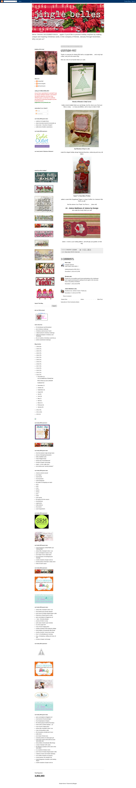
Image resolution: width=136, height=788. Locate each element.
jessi (37, 493)
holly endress (39, 505)
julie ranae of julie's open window (44, 623)
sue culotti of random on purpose (44, 755)
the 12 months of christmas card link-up (46, 338)
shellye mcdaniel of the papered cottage (46, 628)
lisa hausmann (39, 478)
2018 (37, 364)
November (40, 385)
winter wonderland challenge (43, 339)
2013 (37, 374)
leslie (37, 495)
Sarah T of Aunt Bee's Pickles (81, 196)
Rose (66, 262)
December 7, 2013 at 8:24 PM (72, 283)
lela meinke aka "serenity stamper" (44, 466)
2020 (37, 359)
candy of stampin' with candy (43, 744)
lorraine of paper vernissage (43, 462)
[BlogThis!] (85, 250)
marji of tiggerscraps (41, 458)
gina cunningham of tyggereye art (44, 617)
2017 (37, 366)
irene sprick (39, 497)
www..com (41, 313)
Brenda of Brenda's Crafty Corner (81, 101)
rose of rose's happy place (42, 626)
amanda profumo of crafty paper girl (45, 737)
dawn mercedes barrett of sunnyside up (46, 123)
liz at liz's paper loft (41, 624)
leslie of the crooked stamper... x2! (44, 724)
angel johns (39, 503)
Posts (38, 111)
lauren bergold (41, 83)
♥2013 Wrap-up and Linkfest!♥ (45, 380)
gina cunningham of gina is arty (44, 552)
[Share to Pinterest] (90, 250)
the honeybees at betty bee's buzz (44, 732)
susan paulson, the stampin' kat (44, 757)
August (39, 392)
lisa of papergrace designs (42, 721)
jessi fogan (39, 475)
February (40, 405)
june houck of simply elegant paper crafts (46, 613)
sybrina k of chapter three (42, 121)
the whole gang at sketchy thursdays (45, 722)
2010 (37, 414)
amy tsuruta (39, 476)
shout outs (77, 252)
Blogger (75, 783)
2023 (37, 353)
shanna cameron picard (42, 473)
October (40, 387)
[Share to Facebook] (88, 250)
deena (37, 490)
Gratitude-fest (40, 382)
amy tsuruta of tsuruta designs (43, 719)
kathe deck (39, 734)
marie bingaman (40, 480)
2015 (37, 370)
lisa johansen (39, 501)
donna (37, 491)
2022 (37, 355)
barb (37, 486)
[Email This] (83, 250)
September (40, 389)
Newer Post (64, 299)
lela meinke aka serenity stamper (44, 611)
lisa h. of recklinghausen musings (44, 634)
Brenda (67, 276)
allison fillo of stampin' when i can (44, 551)
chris (37, 488)
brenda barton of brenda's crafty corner (46, 561)
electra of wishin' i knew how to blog (45, 632)
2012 (37, 410)
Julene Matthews (69, 288)
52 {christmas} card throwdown (44, 327)
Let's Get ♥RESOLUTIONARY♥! (45, 378)
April (39, 400)
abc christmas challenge (42, 329)
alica (37, 484)
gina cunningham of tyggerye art (44, 717)
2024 (37, 351)
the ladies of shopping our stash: (44, 482)
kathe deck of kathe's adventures (44, 127)
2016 (37, 368)
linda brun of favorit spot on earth (44, 615)
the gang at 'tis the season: (42, 499)
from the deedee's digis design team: (45, 453)
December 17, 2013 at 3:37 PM (72, 293)
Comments (40, 113)
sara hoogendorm (40, 509)
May (39, 398)
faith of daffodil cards (41, 456)
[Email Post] (80, 249)
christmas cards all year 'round (43, 331)
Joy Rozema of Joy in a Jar (82, 149)
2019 (37, 361)
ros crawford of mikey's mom (43, 750)
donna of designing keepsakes (44, 455)
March (39, 403)
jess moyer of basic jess (42, 736)
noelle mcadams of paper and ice (44, 560)
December (40, 376)
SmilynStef (40, 81)
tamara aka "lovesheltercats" (43, 460)
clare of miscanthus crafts (42, 730)
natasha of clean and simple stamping (45, 753)
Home (82, 299)
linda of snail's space (41, 563)
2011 (37, 412)
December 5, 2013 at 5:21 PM (72, 271)
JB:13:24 (72, 252)
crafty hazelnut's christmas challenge (45, 332)
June (39, 396)
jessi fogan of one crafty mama (43, 554)
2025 (37, 348)
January (40, 407)
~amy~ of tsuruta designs (42, 619)
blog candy (67, 252)
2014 (37, 372)
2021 (37, 357)
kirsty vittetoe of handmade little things (45, 630)
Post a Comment (67, 296)
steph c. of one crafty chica (42, 464)
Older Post (100, 299)
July (39, 394)
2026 (37, 346)
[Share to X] (87, 250)
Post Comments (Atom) (73, 302)
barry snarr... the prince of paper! (44, 125)
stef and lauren (41, 86)
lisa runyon (39, 507)
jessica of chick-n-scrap (42, 621)
